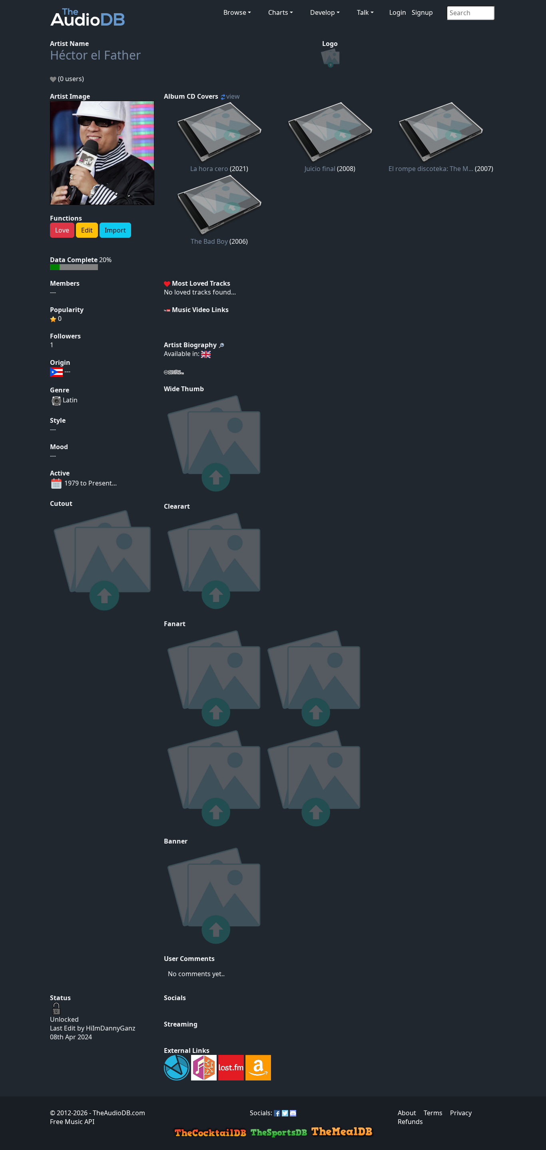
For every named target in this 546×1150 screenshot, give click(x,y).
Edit (87, 230)
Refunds (410, 1121)
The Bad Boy (209, 241)
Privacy (461, 1112)
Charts (278, 12)
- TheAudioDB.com (116, 1112)
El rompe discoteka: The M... (431, 168)
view (233, 96)
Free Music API (72, 1121)
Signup (422, 12)
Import (115, 230)
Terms (433, 1112)
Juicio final (320, 168)
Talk (363, 12)
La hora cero (209, 168)
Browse (234, 12)
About (407, 1112)
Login (397, 12)
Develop (322, 12)
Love (62, 230)
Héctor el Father (95, 55)
